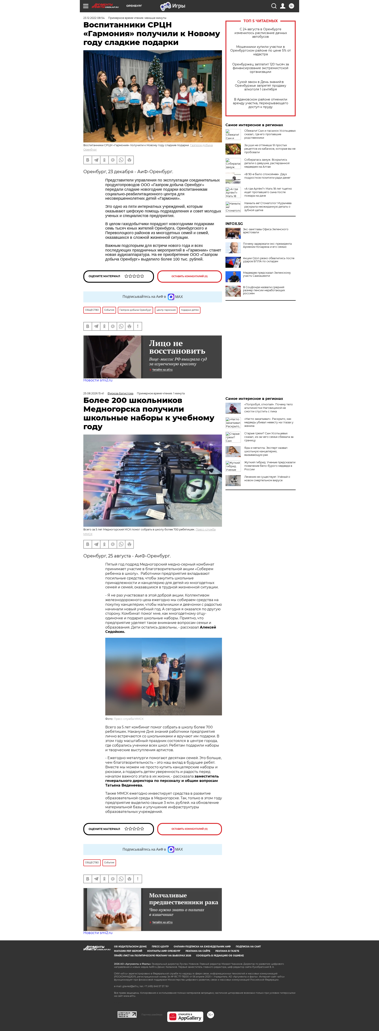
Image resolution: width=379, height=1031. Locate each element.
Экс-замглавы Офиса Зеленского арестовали (265, 231)
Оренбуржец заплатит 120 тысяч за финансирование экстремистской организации (260, 68)
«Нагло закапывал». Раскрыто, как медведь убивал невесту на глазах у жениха (268, 422)
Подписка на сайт (248, 946)
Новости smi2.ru (98, 380)
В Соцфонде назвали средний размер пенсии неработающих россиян (264, 290)
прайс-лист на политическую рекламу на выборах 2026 (152, 955)
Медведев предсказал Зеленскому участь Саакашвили (267, 274)
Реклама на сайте (198, 951)
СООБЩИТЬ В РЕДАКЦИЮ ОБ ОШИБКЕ (220, 955)
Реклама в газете (227, 951)
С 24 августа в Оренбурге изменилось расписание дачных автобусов (260, 33)
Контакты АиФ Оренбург (164, 951)
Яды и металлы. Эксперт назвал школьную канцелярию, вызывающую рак (266, 451)
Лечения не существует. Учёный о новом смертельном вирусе (267, 478)
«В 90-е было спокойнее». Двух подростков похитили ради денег (267, 175)
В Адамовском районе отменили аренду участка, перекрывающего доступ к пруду (260, 103)
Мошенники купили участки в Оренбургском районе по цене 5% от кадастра (260, 50)
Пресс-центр (160, 946)
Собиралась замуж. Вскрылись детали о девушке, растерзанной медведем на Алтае (267, 163)
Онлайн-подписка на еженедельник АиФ (202, 946)
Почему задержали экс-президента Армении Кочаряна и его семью (267, 245)
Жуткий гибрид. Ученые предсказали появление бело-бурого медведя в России (269, 466)
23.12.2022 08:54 (94, 18)
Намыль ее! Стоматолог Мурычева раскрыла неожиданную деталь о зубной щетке (267, 206)
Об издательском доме (130, 946)
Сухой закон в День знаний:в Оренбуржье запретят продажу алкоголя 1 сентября (260, 85)
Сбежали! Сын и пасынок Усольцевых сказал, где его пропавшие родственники (270, 134)
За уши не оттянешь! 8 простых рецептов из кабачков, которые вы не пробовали (269, 149)
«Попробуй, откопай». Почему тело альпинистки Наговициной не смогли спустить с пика (268, 408)
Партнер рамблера (151, 1014)
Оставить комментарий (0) (190, 276)
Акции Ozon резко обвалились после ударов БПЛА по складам (268, 260)
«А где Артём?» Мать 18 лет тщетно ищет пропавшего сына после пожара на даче (268, 192)
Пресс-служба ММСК (128, 718)
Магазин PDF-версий (128, 951)
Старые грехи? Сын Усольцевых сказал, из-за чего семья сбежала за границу (268, 437)
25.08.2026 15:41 (93, 393)
